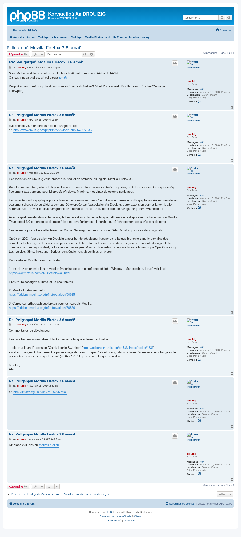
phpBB (109, 512)
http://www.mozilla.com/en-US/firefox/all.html (39, 273)
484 (202, 89)
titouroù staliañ (49, 445)
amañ (63, 77)
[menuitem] (32, 30)
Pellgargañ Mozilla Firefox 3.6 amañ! (45, 47)
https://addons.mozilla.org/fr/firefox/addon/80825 (42, 294)
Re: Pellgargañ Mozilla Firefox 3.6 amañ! (47, 62)
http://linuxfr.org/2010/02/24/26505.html (40, 392)
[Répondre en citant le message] (175, 63)
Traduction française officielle (115, 516)
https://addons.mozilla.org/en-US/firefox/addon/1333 (118, 347)
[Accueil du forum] (28, 15)
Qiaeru (137, 516)
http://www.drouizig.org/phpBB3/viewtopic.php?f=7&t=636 (52, 130)
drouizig (191, 81)
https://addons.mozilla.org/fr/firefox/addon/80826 (42, 308)
